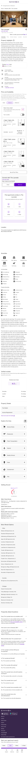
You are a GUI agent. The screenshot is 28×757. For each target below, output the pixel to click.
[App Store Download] (5, 714)
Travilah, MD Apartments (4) (7, 550)
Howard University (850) (6, 589)
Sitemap (2, 728)
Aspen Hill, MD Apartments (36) (8, 539)
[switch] (22, 115)
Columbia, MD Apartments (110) (8, 553)
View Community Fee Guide (7, 415)
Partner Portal (3, 734)
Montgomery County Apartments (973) (9, 580)
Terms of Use (3, 726)
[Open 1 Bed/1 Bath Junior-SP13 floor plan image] (21, 141)
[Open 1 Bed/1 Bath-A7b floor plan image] (21, 122)
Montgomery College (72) (6, 597)
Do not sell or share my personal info (8, 736)
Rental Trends (3, 720)
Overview (3, 37)
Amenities (25, 37)
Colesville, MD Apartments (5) (7, 555)
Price (8, 37)
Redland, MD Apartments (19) (7, 530)
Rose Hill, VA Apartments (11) (7, 569)
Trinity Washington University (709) (8, 591)
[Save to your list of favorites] (25, 13)
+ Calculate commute (9, 87)
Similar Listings (13, 37)
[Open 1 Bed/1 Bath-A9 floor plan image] (21, 163)
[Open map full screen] (25, 421)
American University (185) (6, 602)
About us (2, 716)
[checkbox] (8, 205)
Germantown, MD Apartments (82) (8, 561)
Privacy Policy (3, 724)
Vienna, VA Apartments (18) (7, 564)
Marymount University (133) (7, 600)
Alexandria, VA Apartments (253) (8, 544)
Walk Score (13, 488)
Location (20, 37)
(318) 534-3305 (4, 31)
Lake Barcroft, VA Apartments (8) (8, 547)
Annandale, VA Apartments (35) (8, 572)
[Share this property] (26, 29)
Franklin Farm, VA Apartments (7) (8, 558)
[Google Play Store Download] (13, 714)
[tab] (4, 103)
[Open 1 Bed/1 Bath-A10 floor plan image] (21, 153)
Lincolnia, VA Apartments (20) (7, 542)
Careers (2, 718)
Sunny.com (3, 730)
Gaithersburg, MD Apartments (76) (8, 536)
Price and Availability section (17, 621)
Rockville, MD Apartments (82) (7, 533)
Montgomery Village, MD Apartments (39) (10, 566)
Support (2, 722)
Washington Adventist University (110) (9, 594)
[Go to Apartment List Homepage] (14, 2)
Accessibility (3, 732)
